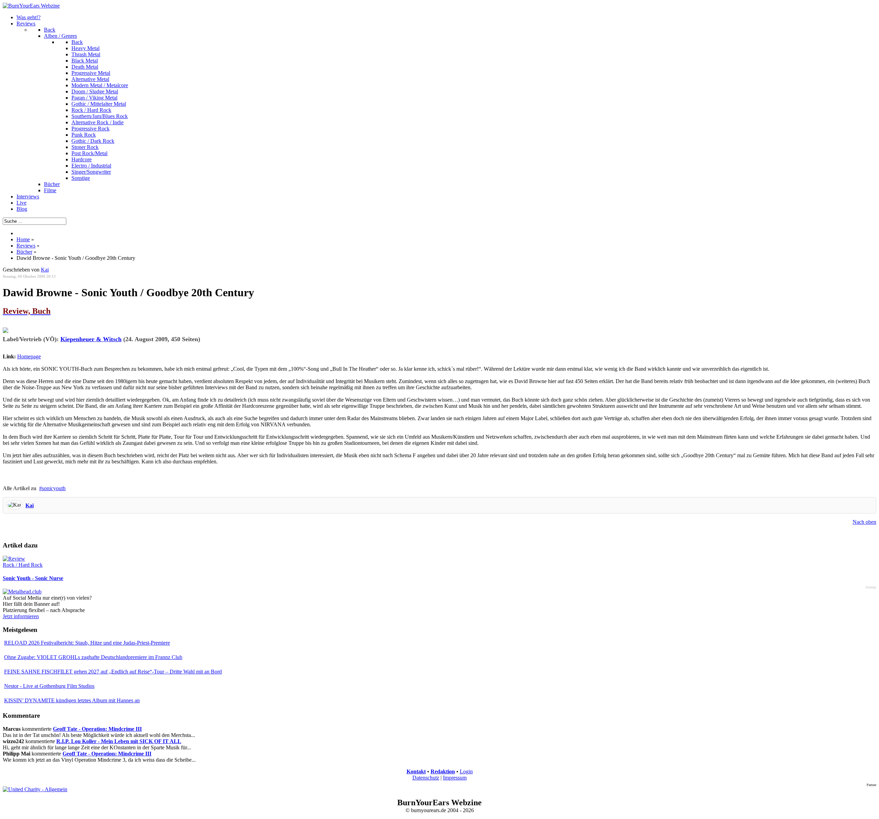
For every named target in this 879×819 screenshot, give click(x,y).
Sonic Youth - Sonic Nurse (33, 578)
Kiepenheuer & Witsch (91, 339)
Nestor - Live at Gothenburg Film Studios (49, 686)
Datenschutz (425, 778)
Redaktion (443, 771)
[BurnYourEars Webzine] (31, 6)
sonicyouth (54, 488)
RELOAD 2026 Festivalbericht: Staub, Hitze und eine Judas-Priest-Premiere (87, 643)
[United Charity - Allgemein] (35, 789)
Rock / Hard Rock (23, 565)
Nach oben (864, 522)
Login (466, 771)
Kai (29, 505)
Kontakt (416, 771)
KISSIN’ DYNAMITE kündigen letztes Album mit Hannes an (72, 700)
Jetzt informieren (21, 616)
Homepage (29, 356)
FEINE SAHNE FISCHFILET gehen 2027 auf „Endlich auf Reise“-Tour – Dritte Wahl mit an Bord (113, 671)
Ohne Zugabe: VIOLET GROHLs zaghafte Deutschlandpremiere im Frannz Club (93, 657)
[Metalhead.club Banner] (22, 592)
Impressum (455, 778)
